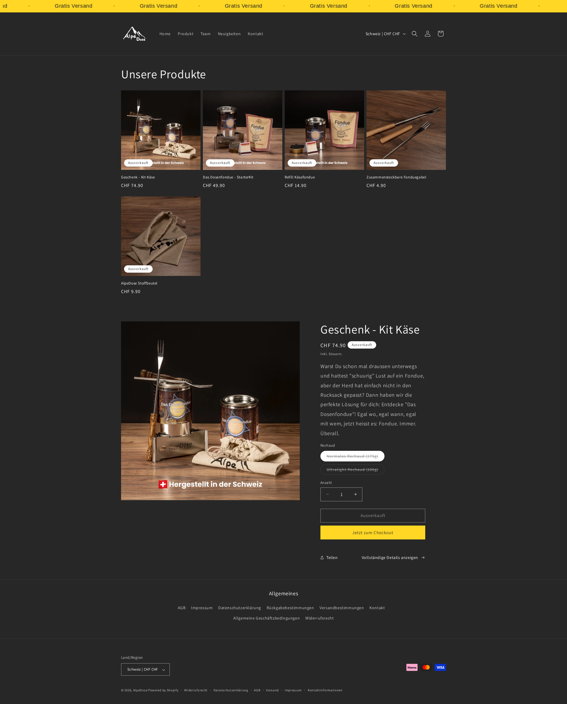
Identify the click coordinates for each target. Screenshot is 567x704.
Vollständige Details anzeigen (390, 557)
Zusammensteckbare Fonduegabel (396, 177)
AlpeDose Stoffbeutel (139, 283)
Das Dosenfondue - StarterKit (228, 177)
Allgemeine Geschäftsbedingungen (266, 618)
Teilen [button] (332, 557)
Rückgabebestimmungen (290, 608)
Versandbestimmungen (342, 608)
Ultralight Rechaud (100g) (355, 470)
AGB (182, 608)
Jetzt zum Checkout (372, 532)
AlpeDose (140, 690)
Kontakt (377, 608)
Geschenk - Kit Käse (138, 177)
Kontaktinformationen (325, 690)
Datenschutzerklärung (239, 608)
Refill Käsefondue (300, 177)
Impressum (202, 608)
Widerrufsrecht (319, 618)
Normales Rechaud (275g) (355, 457)
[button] (414, 33)
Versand (272, 690)
